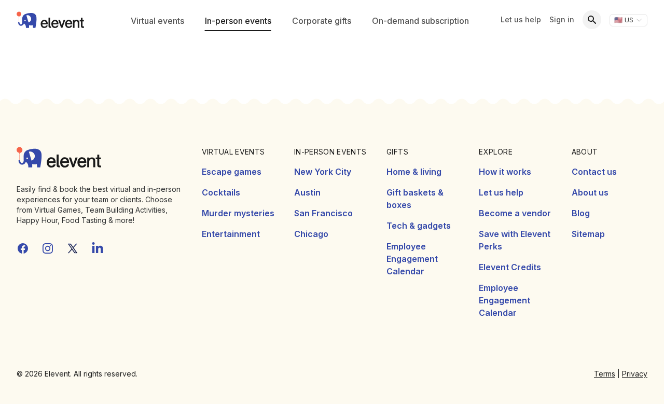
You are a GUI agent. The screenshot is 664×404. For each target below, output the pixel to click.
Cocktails (221, 192)
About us (590, 192)
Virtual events (157, 21)
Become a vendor (515, 213)
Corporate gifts (321, 21)
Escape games (231, 171)
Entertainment (231, 234)
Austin (307, 192)
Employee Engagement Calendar (412, 258)
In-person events (238, 21)
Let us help (521, 19)
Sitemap (588, 234)
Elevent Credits (510, 267)
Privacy (634, 373)
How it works (505, 171)
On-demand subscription (420, 21)
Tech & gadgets (418, 225)
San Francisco (323, 213)
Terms (604, 373)
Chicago (311, 234)
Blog (581, 213)
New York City (322, 171)
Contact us (594, 171)
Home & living (413, 171)
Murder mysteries (238, 213)
